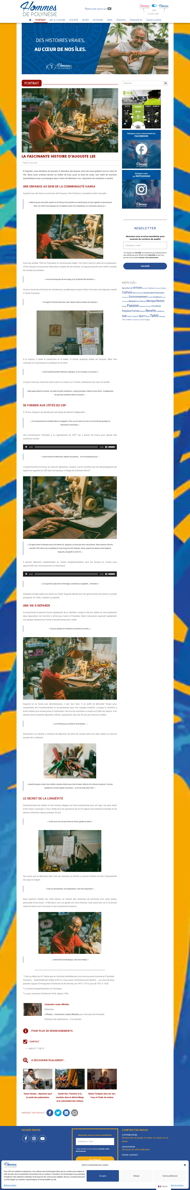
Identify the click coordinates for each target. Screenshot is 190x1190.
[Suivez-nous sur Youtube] (42, 1136)
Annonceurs (128, 1147)
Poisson (148, 306)
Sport (85, 20)
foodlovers (157, 297)
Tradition (129, 320)
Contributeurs (129, 1135)
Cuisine (163, 288)
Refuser (136, 1176)
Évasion (121, 20)
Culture (127, 292)
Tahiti (154, 315)
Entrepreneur (159, 293)
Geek (109, 20)
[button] (185, 1165)
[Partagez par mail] (74, 1112)
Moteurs (98, 20)
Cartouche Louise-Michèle (57, 1004)
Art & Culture (57, 20)
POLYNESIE (156, 306)
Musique (151, 301)
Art (132, 288)
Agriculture (126, 288)
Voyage (147, 320)
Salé (124, 316)
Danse (134, 293)
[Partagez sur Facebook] (50, 1112)
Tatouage (162, 316)
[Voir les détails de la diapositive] (95, 48)
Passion (133, 305)
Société (73, 20)
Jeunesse (125, 301)
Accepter (102, 1176)
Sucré (147, 316)
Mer (138, 301)
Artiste (137, 287)
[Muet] (106, 447)
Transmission (136, 320)
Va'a (142, 320)
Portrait (41, 20)
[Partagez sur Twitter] (58, 1112)
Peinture (142, 306)
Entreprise (125, 297)
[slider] (112, 446)
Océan (124, 306)
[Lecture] (26, 447)
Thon (123, 320)
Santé (129, 316)
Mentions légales (10, 1185)
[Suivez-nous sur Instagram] (34, 1136)
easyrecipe (148, 292)
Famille (150, 297)
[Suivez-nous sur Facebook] (26, 1136)
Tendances (136, 20)
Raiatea (142, 311)
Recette (151, 311)
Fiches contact (130, 1155)
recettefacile (160, 311)
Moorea (143, 301)
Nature (160, 301)
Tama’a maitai (153, 20)
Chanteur (151, 288)
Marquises (133, 301)
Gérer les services (177, 1185)
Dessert (140, 293)
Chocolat (158, 288)
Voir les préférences (170, 1176)
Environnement (138, 297)
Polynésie (126, 310)
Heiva (164, 297)
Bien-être (144, 288)
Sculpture (135, 316)
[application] (70, 447)
